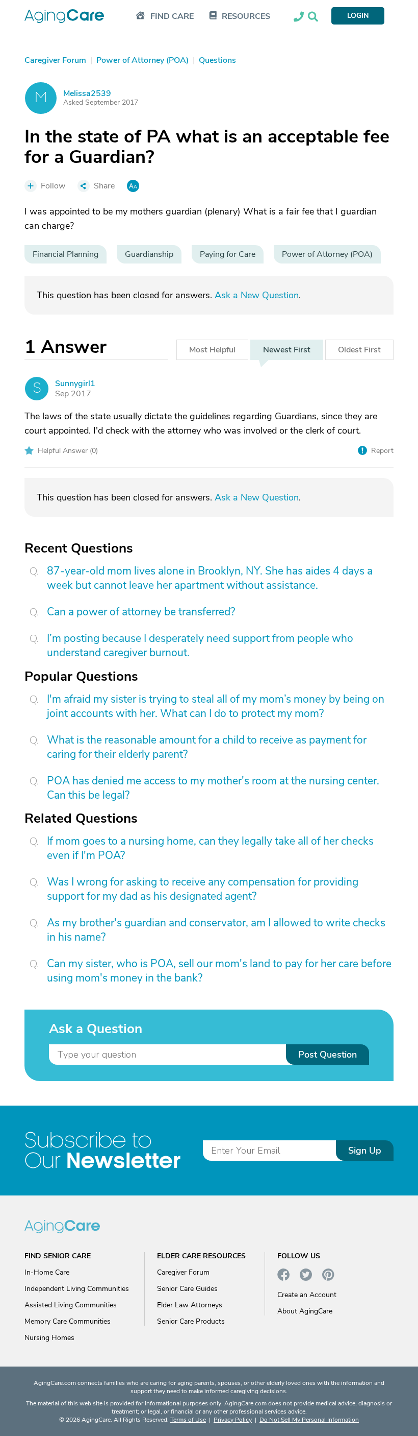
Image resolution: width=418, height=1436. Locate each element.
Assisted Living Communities (70, 1305)
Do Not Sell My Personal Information (309, 1420)
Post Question (327, 1054)
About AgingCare (304, 1311)
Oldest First (359, 349)
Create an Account (306, 1295)
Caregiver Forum (183, 1272)
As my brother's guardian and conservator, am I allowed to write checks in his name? (216, 930)
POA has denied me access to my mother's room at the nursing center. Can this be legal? (213, 788)
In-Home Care (46, 1272)
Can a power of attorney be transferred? (141, 612)
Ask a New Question (257, 295)
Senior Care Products (191, 1321)
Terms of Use (188, 1420)
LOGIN (358, 15)
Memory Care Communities (67, 1321)
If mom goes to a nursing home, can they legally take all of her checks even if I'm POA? (210, 848)
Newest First (286, 349)
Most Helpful (212, 349)
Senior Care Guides (187, 1289)
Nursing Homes (49, 1338)
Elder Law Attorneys (189, 1305)
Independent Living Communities (76, 1289)
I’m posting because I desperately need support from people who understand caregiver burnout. (200, 645)
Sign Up (364, 1150)
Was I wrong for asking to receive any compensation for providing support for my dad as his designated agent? (202, 889)
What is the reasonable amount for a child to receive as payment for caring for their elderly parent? (207, 747)
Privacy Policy (233, 1420)
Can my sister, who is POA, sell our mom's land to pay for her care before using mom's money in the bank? (219, 970)
